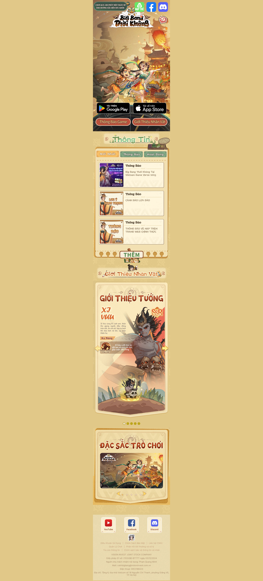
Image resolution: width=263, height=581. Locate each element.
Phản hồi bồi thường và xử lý (140, 546)
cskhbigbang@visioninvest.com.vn (134, 565)
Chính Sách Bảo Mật (135, 543)
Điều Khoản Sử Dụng (111, 543)
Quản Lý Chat (115, 546)
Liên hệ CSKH (155, 543)
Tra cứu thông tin (111, 550)
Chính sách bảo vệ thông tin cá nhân (142, 550)
